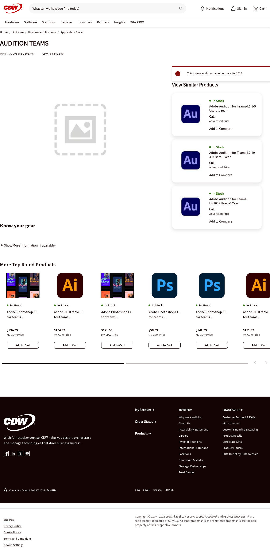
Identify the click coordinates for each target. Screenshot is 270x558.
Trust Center (186, 472)
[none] (12, 22)
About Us (184, 423)
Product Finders (233, 448)
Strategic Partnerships (192, 466)
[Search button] (181, 8)
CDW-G (146, 489)
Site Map (9, 520)
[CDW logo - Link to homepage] (11, 8)
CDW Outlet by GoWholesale (240, 454)
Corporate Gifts (232, 442)
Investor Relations (190, 442)
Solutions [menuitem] (49, 22)
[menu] (212, 8)
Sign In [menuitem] (242, 8)
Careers (183, 435)
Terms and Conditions (17, 539)
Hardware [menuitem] (12, 22)
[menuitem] (202, 8)
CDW (137, 489)
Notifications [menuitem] (215, 8)
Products (141, 433)
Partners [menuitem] (103, 22)
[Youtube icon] (27, 453)
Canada (157, 489)
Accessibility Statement (193, 429)
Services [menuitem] (67, 22)
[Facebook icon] (6, 453)
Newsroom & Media (191, 460)
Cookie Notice (12, 532)
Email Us (51, 490)
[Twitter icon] (20, 453)
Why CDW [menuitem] (137, 22)
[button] (259, 8)
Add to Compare (220, 128)
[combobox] (101, 8)
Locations (185, 454)
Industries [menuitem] (85, 22)
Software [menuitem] (30, 22)
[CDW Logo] (11, 8)
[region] (135, 319)
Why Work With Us (190, 417)
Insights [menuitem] (119, 22)
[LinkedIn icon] (13, 453)
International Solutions (193, 448)
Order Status (144, 421)
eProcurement (232, 423)
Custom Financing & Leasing (240, 429)
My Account (143, 410)
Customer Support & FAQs (239, 417)
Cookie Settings (13, 545)
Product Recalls (232, 435)
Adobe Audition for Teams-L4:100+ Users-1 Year (228, 201)
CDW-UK (169, 489)
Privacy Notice (13, 526)
